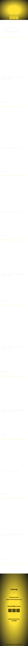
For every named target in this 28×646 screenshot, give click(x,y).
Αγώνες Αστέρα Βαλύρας (9, 77)
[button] (14, 14)
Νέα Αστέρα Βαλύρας (8, 470)
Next (14, 570)
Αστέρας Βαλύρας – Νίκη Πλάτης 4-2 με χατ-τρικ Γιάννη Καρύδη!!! (14, 465)
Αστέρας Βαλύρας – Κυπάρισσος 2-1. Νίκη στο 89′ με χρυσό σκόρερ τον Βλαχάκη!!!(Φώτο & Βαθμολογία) (13, 204)
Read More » (5, 102)
